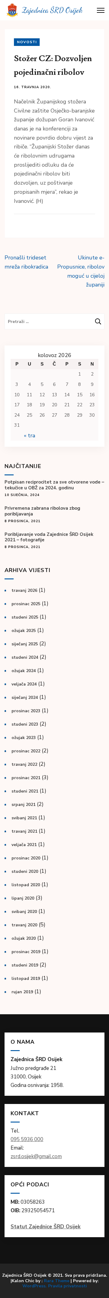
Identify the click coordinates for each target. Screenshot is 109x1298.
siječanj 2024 (25, 697)
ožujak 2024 (24, 671)
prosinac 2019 (26, 952)
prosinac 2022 (26, 751)
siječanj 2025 (25, 644)
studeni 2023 (25, 724)
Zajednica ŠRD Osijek (52, 10)
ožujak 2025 (24, 630)
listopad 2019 (26, 978)
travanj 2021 (24, 831)
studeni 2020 (25, 871)
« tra (29, 435)
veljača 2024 (24, 684)
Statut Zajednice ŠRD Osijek (46, 1226)
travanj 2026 (24, 590)
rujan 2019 (22, 992)
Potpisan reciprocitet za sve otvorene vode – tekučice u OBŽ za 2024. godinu (54, 485)
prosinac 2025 (26, 604)
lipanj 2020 (23, 898)
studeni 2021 (25, 791)
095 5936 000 (27, 1139)
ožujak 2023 (24, 738)
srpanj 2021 (23, 804)
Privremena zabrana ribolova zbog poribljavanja (42, 511)
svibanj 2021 (24, 818)
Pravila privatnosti (67, 1286)
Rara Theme (56, 1281)
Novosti (27, 42)
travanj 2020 (24, 925)
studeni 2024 (25, 657)
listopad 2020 (26, 885)
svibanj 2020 (24, 911)
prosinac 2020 (26, 858)
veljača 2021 (24, 845)
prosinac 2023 (26, 711)
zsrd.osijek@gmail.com (36, 1156)
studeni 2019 (25, 965)
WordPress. (34, 1286)
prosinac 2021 (26, 778)
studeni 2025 (25, 617)
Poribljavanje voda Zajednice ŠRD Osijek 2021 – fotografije (49, 537)
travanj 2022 (24, 764)
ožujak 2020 (24, 938)
